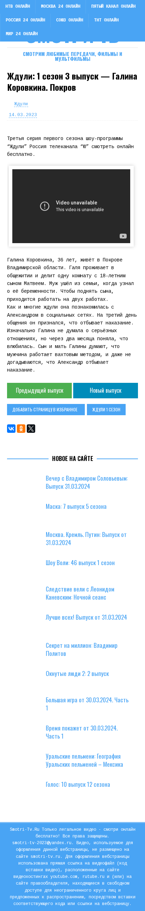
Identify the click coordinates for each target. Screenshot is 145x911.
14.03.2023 (23, 115)
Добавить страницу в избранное (44, 409)
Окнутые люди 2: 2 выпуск (77, 673)
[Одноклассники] (21, 428)
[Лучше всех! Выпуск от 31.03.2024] (28, 623)
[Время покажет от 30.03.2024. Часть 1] (28, 734)
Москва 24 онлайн (60, 6)
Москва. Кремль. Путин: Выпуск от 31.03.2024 (86, 538)
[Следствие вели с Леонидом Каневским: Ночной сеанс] (28, 595)
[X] (31, 428)
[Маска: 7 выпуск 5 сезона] (28, 513)
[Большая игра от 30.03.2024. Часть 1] (28, 706)
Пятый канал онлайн (113, 6)
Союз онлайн (69, 20)
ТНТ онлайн (106, 20)
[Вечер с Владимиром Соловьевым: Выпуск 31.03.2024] (28, 484)
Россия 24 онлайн (25, 20)
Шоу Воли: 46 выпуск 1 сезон (80, 562)
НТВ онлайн (17, 6)
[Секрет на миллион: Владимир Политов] (28, 652)
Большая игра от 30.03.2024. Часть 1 (87, 703)
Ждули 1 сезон (106, 409)
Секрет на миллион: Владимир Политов (82, 649)
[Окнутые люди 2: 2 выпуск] (28, 680)
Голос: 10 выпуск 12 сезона (78, 784)
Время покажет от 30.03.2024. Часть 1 (82, 731)
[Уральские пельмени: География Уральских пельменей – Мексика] (28, 762)
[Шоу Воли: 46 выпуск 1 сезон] (28, 569)
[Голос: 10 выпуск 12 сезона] (28, 791)
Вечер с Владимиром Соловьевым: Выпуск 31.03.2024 (87, 482)
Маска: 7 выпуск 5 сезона (76, 506)
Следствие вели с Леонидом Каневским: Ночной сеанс (80, 592)
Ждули (21, 104)
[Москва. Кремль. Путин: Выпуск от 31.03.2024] (28, 541)
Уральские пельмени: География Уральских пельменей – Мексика (84, 760)
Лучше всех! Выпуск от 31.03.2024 (86, 617)
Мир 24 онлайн (22, 34)
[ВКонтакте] (11, 428)
